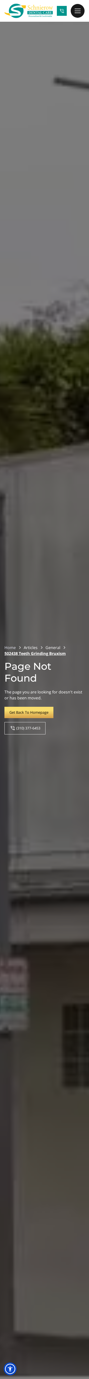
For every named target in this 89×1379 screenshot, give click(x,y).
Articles (31, 647)
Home (10, 647)
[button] (78, 11)
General (52, 647)
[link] (28, 11)
